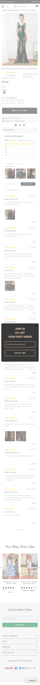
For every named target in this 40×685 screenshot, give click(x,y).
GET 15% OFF (20, 353)
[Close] (36, 326)
